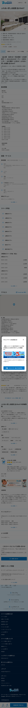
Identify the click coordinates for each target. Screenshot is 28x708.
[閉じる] (23, 339)
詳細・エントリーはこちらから (14, 368)
